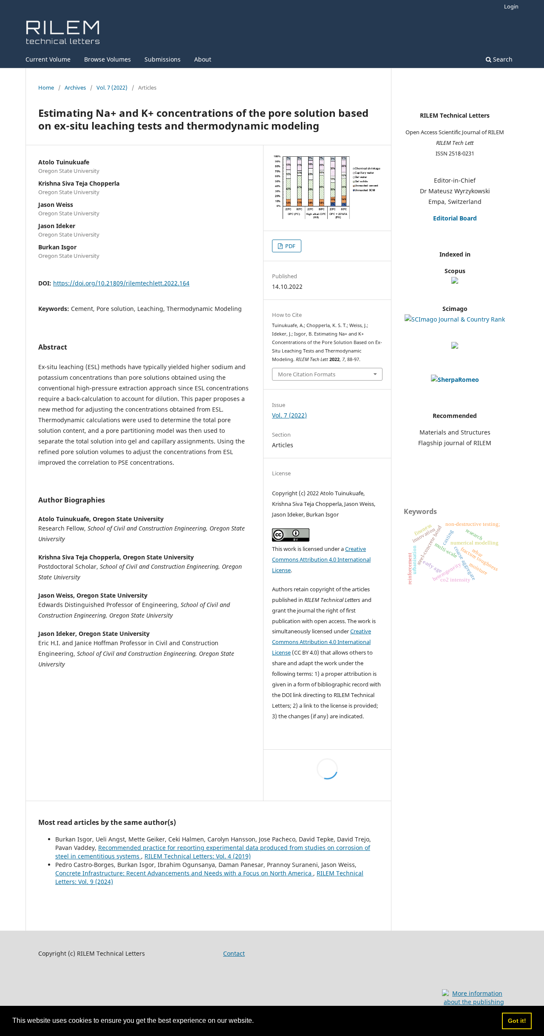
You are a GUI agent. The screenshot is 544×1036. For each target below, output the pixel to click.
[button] (256, 1021)
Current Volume (48, 59)
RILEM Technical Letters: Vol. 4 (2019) (197, 856)
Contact (234, 953)
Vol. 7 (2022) (112, 87)
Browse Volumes (107, 59)
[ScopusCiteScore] (454, 281)
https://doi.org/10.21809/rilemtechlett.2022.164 (121, 283)
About (202, 59)
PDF (289, 246)
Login (511, 6)
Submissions (162, 59)
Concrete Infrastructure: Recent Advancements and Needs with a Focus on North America (184, 873)
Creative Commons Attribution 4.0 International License (321, 559)
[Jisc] (455, 379)
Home (46, 87)
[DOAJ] (454, 346)
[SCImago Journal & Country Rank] (455, 319)
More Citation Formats (306, 374)
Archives (75, 87)
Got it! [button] (517, 1020)
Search (502, 59)
